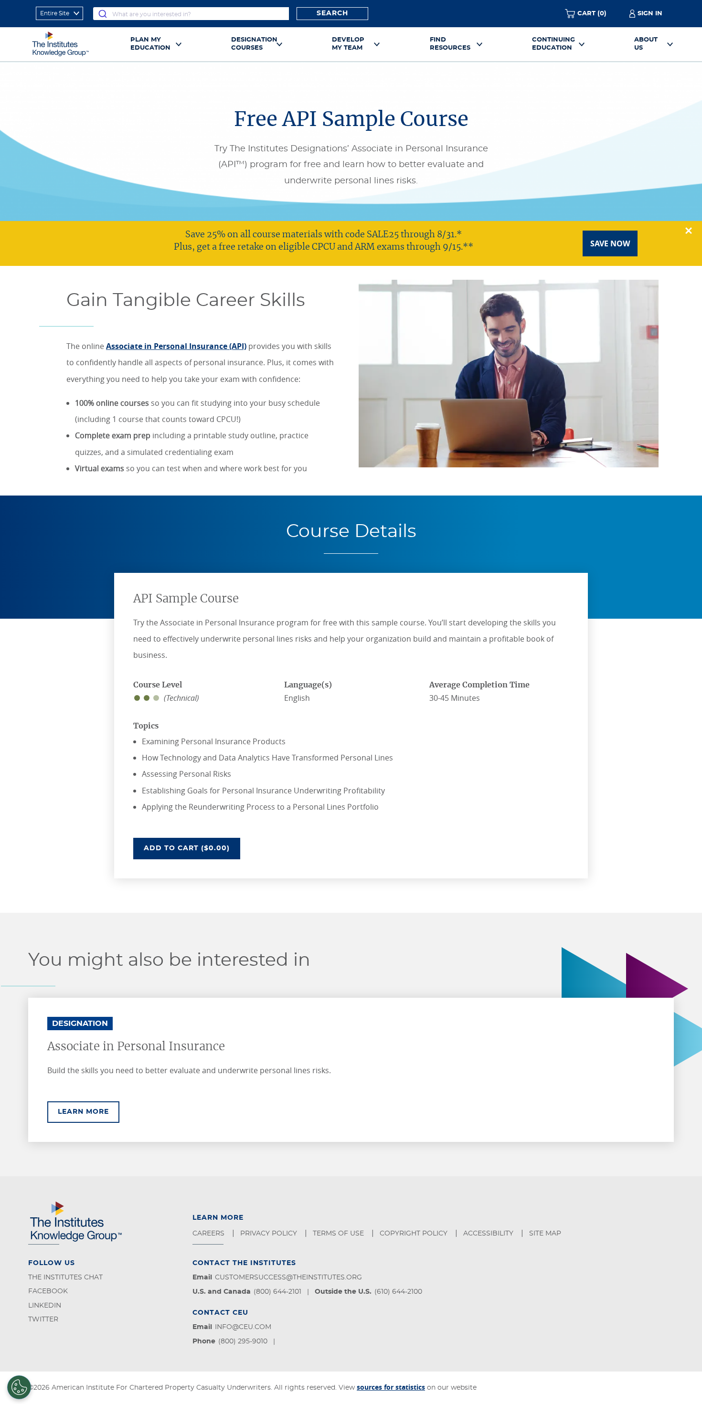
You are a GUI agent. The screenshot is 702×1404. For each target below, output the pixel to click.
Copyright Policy (414, 1233)
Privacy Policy (269, 1233)
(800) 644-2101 (277, 1291)
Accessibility (489, 1233)
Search (332, 13)
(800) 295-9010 (242, 1341)
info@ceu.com (243, 1327)
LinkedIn (44, 1305)
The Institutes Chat (65, 1277)
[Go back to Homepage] (71, 44)
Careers (209, 1233)
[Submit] (102, 13)
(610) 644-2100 (398, 1291)
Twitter (43, 1319)
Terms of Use (339, 1233)
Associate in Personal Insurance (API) (176, 346)
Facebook (48, 1291)
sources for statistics (391, 1387)
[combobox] (191, 13)
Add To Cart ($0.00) (192, 848)
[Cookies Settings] (19, 1387)
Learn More (88, 1111)
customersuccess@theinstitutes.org (288, 1277)
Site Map (546, 1233)
